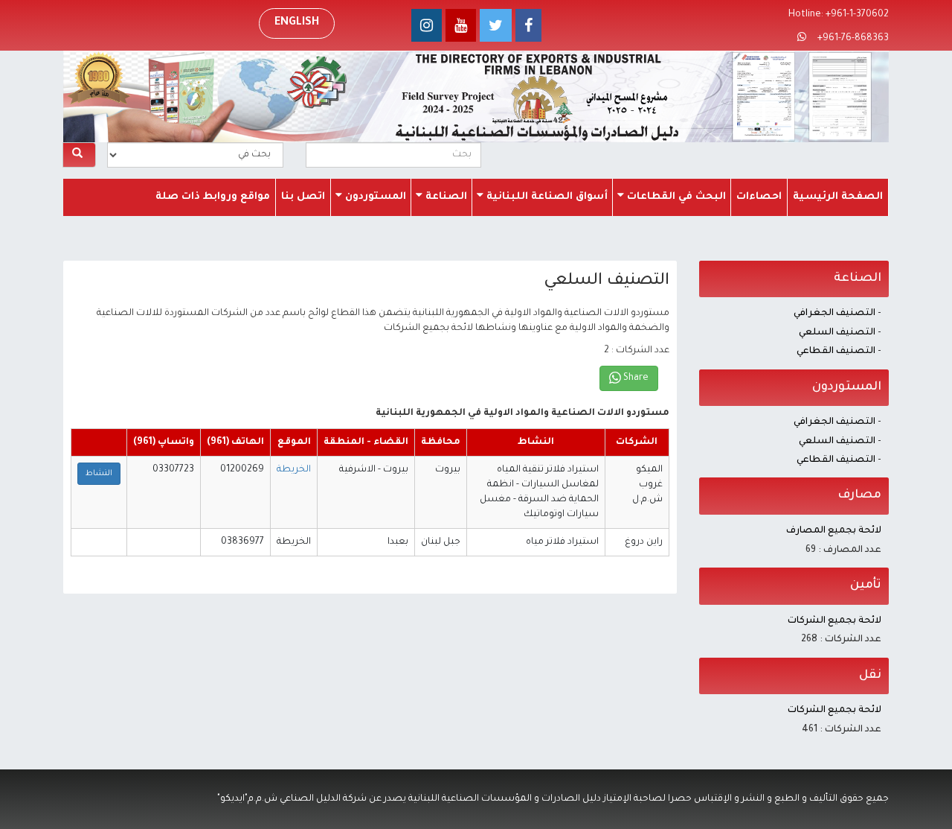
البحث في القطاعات (675, 197)
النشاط (99, 473)
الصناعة (444, 197)
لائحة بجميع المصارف (833, 531)
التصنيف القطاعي (836, 351)
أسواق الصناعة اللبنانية (545, 197)
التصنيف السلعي (837, 333)
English (296, 23)
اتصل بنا (303, 197)
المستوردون (374, 197)
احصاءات (759, 197)
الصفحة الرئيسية (838, 197)
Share (635, 378)
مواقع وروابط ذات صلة (212, 197)
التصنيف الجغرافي (834, 313)
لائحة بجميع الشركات (834, 621)
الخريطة (294, 470)
